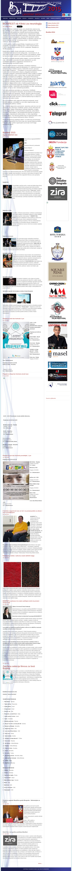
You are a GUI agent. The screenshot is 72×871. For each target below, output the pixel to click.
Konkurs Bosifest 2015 (53, 23)
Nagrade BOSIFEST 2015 (10, 135)
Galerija (43, 18)
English (68, 18)
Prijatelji (37, 18)
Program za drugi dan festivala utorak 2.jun (16, 374)
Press (48, 18)
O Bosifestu (30, 18)
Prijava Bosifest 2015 (53, 25)
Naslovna (5, 18)
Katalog (24, 18)
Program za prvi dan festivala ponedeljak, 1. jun (17, 455)
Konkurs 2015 (12, 18)
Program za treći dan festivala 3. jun (13, 318)
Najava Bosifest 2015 (53, 27)
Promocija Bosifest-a (56, 18)
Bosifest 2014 (50, 32)
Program (19, 18)
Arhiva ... (40, 863)
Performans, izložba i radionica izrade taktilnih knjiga (18, 555)
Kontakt (5, 21)
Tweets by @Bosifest (51, 398)
